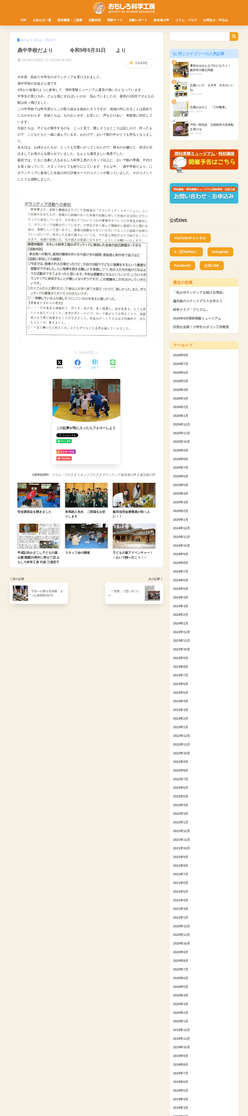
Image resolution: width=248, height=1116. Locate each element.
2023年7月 (180, 675)
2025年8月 (180, 459)
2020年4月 (180, 995)
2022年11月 (181, 744)
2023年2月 (180, 718)
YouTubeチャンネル (190, 238)
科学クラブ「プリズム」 (191, 310)
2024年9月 (180, 554)
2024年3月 (180, 606)
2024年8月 (180, 563)
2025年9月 (180, 450)
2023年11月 (181, 641)
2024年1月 (180, 623)
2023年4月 (180, 701)
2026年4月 (180, 390)
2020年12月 (181, 926)
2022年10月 (181, 753)
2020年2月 (180, 1013)
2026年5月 (180, 381)
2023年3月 (180, 710)
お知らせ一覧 (42, 20)
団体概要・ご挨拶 (70, 20)
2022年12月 (181, 736)
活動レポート (138, 20)
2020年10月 (181, 943)
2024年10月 (181, 545)
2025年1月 (180, 520)
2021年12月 (181, 831)
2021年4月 (180, 900)
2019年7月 (180, 1073)
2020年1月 (180, 1021)
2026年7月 (180, 364)
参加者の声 (161, 20)
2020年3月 (180, 1004)
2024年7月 (180, 571)
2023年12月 (181, 632)
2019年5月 (180, 1090)
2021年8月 (180, 866)
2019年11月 (181, 1039)
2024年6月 (180, 580)
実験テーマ (115, 20)
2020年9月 (180, 952)
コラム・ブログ (186, 20)
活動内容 (95, 20)
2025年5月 (180, 485)
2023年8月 (180, 667)
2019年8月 (180, 1064)
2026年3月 (180, 398)
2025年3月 (180, 502)
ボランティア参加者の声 (119, 475)
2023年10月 (181, 649)
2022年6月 (180, 788)
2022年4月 (180, 805)
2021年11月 (181, 840)
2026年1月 (180, 416)
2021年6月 (180, 883)
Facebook (182, 265)
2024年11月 (181, 537)
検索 (234, 36)
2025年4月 (180, 494)
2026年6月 (180, 372)
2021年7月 (180, 874)
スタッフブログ (88, 475)
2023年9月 (180, 658)
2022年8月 (180, 770)
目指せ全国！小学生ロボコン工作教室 (201, 327)
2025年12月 (181, 424)
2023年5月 (180, 693)
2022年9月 (180, 762)
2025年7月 (180, 468)
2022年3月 (180, 814)
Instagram (220, 252)
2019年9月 (180, 1056)
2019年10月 (181, 1047)
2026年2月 (180, 407)
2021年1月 (180, 917)
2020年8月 (180, 961)
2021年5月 (180, 891)
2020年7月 (180, 969)
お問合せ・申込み (215, 20)
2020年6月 (180, 978)
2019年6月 (180, 1082)
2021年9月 (180, 857)
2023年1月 (180, 727)
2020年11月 (181, 935)
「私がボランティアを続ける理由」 (199, 292)
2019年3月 (180, 1108)
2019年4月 (180, 1099)
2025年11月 (181, 433)
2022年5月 (180, 796)
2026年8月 (180, 355)
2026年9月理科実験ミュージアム (197, 318)
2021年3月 (180, 909)
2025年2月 (180, 511)
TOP (23, 20)
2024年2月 (180, 615)
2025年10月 (181, 442)
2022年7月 (180, 779)
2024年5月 (180, 589)
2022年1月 (180, 822)
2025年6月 (180, 476)
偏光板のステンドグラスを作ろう (197, 301)
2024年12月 (181, 528)
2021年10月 (181, 848)
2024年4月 (180, 597)
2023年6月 (180, 684)
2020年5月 (180, 987)
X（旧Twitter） (186, 252)
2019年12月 (181, 1030)
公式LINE (211, 265)
